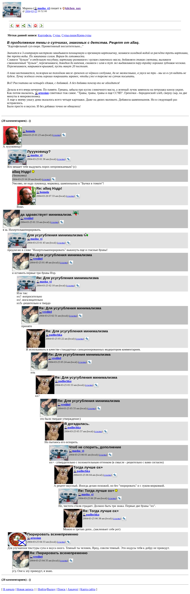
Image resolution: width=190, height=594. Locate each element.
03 (32, 11)
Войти (42, 589)
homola (30, 131)
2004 (27, 11)
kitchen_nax (73, 8)
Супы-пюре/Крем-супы (76, 35)
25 (36, 11)
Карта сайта (87, 589)
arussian (43, 93)
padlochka (55, 334)
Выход (51, 589)
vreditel (28, 218)
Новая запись (25, 589)
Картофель (44, 35)
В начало (8, 589)
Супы (56, 35)
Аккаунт (73, 589)
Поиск (61, 589)
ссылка (56, 135)
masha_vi (43, 8)
